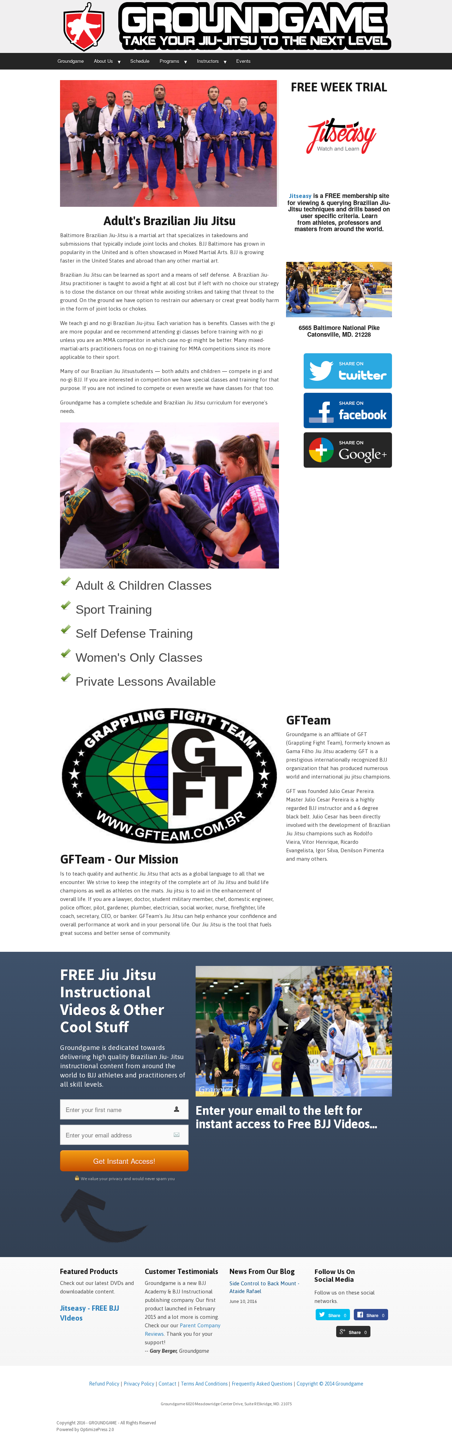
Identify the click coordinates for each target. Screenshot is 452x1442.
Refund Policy (104, 1384)
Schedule (139, 61)
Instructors (208, 61)
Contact (168, 1384)
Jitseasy (300, 195)
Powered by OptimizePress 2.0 (85, 1429)
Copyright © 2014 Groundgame (330, 1384)
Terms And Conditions (205, 1384)
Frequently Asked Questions (262, 1384)
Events (243, 61)
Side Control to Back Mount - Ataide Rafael (264, 1287)
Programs (169, 61)
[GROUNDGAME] (226, 26)
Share (334, 1315)
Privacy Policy (139, 1384)
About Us (103, 61)
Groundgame (71, 61)
